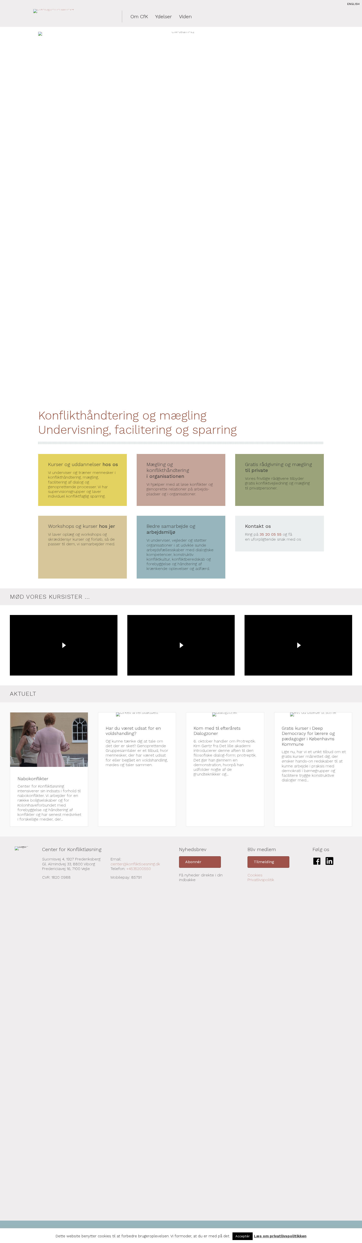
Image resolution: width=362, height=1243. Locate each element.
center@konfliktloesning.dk (135, 864)
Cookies (254, 875)
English (353, 4)
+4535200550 (138, 868)
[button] (200, 862)
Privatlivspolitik (260, 879)
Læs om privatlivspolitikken (280, 1236)
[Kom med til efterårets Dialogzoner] (225, 769)
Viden (185, 16)
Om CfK (139, 16)
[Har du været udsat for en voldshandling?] (137, 769)
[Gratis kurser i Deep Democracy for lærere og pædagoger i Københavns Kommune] (313, 769)
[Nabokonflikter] (49, 769)
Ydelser (163, 16)
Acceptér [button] (242, 1236)
